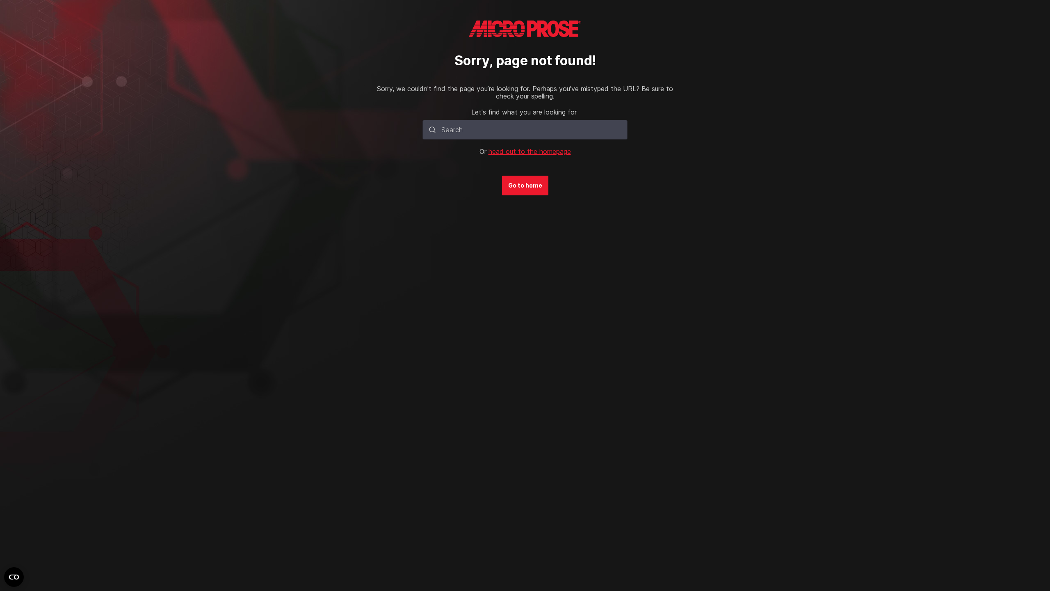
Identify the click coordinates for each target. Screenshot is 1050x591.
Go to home (525, 185)
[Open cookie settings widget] (14, 577)
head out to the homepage (529, 151)
